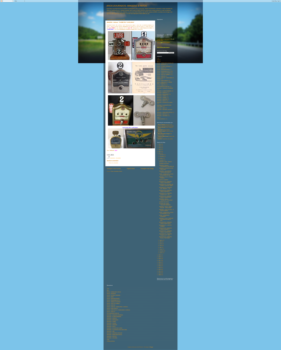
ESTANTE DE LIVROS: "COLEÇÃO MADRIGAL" (165, 204)
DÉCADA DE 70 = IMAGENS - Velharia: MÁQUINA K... (165, 191)
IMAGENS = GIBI (161, 108)
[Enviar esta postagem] (109, 156)
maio (161, 245)
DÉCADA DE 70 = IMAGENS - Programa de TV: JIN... (165, 194)
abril (161, 247)
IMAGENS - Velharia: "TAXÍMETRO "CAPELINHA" (166, 200)
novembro (162, 156)
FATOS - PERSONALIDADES (163, 69)
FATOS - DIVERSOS (161, 64)
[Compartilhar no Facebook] (111, 155)
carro (158, 59)
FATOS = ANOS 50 (161, 76)
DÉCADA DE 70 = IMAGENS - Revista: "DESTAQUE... (165, 237)
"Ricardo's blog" (161, 131)
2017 (160, 260)
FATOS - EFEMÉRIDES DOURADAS (164, 216)
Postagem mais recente (114, 168)
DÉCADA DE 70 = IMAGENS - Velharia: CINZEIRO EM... (165, 197)
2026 (160, 144)
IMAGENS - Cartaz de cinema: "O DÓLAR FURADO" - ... (166, 210)
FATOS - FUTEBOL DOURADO (163, 66)
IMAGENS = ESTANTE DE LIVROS (164, 102)
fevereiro (162, 251)
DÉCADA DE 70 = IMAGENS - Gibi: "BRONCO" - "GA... (165, 188)
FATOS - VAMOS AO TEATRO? (164, 72)
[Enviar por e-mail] (107, 155)
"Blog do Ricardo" (162, 127)
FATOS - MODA (160, 68)
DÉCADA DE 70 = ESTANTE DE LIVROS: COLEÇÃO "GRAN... (166, 185)
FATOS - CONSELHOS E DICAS (164, 63)
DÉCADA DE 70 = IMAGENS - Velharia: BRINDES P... (165, 229)
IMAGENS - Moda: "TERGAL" (165, 161)
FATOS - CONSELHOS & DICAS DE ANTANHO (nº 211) (166, 213)
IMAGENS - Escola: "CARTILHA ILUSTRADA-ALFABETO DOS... (166, 219)
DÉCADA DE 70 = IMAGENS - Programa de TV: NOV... (165, 234)
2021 (160, 153)
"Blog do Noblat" (161, 124)
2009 (160, 274)
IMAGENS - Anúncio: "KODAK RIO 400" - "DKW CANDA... (165, 207)
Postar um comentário (113, 162)
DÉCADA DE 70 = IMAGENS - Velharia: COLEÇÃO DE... (165, 232)
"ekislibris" (159, 138)
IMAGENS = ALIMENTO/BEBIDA (164, 91)
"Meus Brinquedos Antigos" (164, 133)
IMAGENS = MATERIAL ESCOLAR (164, 109)
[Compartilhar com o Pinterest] (113, 155)
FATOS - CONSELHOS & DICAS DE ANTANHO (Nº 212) (166, 175)
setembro (162, 160)
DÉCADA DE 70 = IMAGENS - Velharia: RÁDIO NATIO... (165, 223)
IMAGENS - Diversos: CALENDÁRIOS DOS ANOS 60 (166, 166)
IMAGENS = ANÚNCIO (162, 92)
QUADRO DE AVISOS (164, 163)
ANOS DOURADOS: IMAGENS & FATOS (126, 6)
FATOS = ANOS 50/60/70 (162, 80)
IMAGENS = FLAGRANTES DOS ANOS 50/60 (117, 329)
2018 (160, 258)
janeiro (161, 252)
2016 (160, 262)
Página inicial (131, 168)
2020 (160, 255)
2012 (160, 269)
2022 (160, 151)
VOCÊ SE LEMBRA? (163, 179)
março (161, 249)
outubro (161, 158)
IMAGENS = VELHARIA (115, 158)
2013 (160, 267)
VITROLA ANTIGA (161, 118)
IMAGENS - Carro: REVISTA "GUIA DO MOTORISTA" (165, 172)
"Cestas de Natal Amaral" (163, 136)
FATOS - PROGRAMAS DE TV (163, 71)
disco (158, 61)
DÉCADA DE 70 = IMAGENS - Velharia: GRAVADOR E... (165, 182)
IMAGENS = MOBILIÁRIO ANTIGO (164, 112)
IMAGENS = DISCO (161, 100)
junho (161, 243)
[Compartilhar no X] (110, 155)
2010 (160, 273)
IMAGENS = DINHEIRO (162, 99)
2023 (160, 149)
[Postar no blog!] (109, 155)
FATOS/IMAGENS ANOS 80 (163, 86)
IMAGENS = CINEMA (161, 97)
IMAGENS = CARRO (161, 95)
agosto (161, 240)
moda (158, 117)
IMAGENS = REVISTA (162, 114)
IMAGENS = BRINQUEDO (162, 94)
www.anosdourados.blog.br (163, 47)
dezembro (162, 154)
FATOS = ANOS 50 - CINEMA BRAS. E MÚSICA (117, 306)
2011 (160, 271)
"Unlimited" (160, 129)
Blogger (151, 347)
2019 (160, 256)
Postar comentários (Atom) (116, 171)
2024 (160, 147)
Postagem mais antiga (147, 168)
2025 (160, 146)
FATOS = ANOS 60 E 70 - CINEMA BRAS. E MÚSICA (164, 83)
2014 (160, 265)
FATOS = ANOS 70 (161, 85)
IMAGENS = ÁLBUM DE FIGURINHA (165, 88)
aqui (162, 42)
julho (161, 242)
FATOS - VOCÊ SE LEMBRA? (163, 74)
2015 (160, 264)
